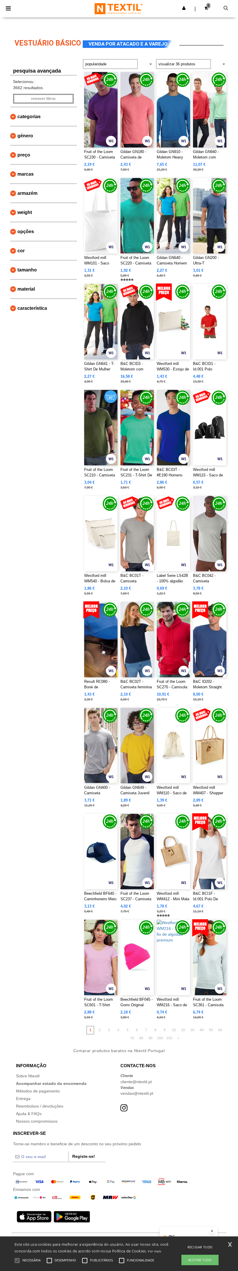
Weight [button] (24, 212)
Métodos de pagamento (38, 1091)
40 (202, 1030)
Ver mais (154, 1251)
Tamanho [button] (27, 269)
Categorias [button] (29, 116)
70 (132, 1038)
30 (192, 1030)
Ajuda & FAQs (29, 1113)
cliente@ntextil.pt (136, 1081)
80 (141, 1038)
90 (151, 1038)
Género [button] (25, 135)
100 (160, 1038)
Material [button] (26, 289)
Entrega (23, 1098)
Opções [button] (25, 231)
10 (174, 1030)
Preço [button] (23, 154)
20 (183, 1030)
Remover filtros (43, 99)
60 (220, 1030)
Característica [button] (32, 308)
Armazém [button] (27, 193)
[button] (183, 8)
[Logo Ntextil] (119, 8)
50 (211, 1030)
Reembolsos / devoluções (39, 1106)
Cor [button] (21, 250)
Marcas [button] (25, 174)
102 (169, 1038)
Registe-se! (83, 1156)
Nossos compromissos (36, 1121)
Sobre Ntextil (27, 1076)
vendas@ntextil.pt (136, 1093)
